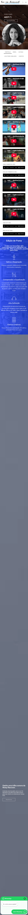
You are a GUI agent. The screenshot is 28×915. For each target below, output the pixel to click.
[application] (14, 167)
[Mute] (19, 167)
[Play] (4, 167)
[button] (26, 2)
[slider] (22, 167)
